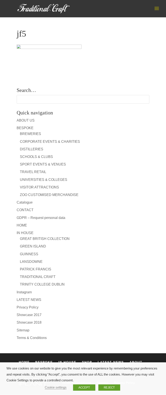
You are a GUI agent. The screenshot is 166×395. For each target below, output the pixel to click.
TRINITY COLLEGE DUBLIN (42, 284)
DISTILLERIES (31, 149)
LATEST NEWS (29, 300)
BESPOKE (25, 128)
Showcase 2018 (29, 322)
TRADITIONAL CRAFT (38, 277)
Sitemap (23, 330)
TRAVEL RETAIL (33, 172)
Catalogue (25, 202)
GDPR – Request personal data (41, 218)
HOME (22, 225)
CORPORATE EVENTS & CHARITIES (50, 141)
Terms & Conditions (32, 338)
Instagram (24, 292)
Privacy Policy (27, 307)
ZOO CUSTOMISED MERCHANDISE (49, 195)
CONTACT (25, 210)
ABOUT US (26, 120)
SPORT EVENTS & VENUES (43, 164)
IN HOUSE (25, 233)
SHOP (87, 362)
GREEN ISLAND (33, 246)
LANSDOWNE (31, 261)
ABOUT (135, 362)
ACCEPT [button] (84, 387)
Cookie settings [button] (56, 387)
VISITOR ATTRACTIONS (39, 187)
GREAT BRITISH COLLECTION (45, 239)
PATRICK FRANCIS (35, 269)
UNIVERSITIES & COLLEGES (43, 179)
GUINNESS (29, 254)
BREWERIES (30, 134)
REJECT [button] (109, 387)
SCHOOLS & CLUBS (36, 157)
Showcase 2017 (29, 315)
